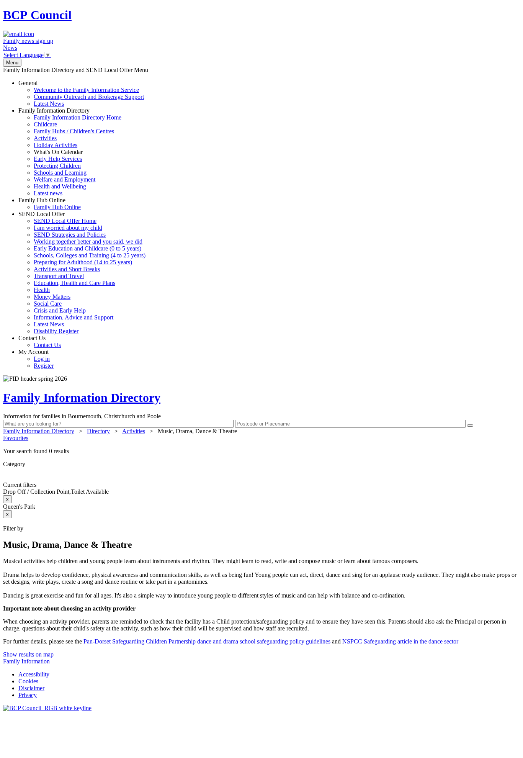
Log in (42, 358)
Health (42, 290)
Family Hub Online (49, 203)
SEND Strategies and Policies (70, 234)
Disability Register (56, 331)
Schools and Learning (60, 172)
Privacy (27, 695)
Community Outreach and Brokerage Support (89, 96)
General (81, 93)
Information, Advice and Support (73, 317)
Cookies (28, 681)
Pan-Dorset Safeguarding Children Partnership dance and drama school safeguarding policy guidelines (206, 641)
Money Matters (52, 296)
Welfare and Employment (64, 179)
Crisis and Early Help (60, 310)
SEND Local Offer (81, 272)
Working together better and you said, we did (88, 241)
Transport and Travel (59, 276)
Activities (45, 138)
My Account (36, 359)
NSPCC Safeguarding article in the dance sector (400, 641)
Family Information (26, 661)
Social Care (48, 303)
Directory (98, 431)
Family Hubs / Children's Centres (74, 131)
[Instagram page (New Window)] (61, 661)
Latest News (49, 103)
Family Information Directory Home (77, 117)
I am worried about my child (68, 227)
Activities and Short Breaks (67, 269)
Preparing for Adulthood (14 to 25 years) (83, 262)
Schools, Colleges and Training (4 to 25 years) (89, 255)
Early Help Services (58, 159)
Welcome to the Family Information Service (86, 90)
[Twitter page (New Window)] (55, 661)
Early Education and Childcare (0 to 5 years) (87, 248)
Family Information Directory (69, 151)
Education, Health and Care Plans (74, 283)
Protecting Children (57, 165)
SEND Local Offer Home (65, 221)
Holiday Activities (55, 145)
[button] (261, 451)
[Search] (470, 425)
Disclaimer (31, 688)
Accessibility (33, 674)
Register (44, 365)
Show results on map (28, 654)
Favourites (15, 438)
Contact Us (39, 341)
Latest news (48, 193)
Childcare (45, 124)
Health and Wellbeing (60, 186)
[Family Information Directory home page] (47, 708)
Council (37, 15)
